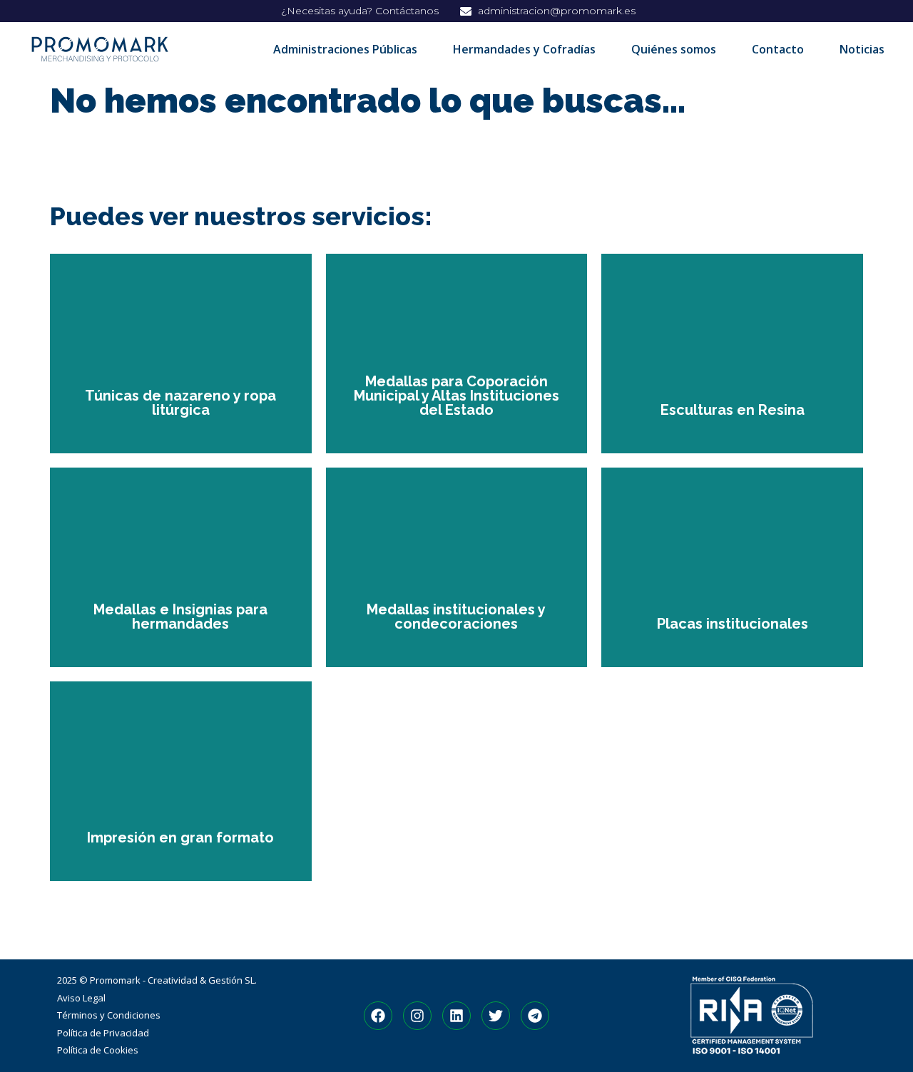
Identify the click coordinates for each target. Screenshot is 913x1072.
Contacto (778, 49)
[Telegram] (535, 1015)
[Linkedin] (456, 1015)
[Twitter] (495, 1015)
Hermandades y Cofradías (524, 49)
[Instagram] (417, 1015)
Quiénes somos (673, 49)
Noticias (862, 49)
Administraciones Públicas (345, 49)
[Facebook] (378, 1015)
